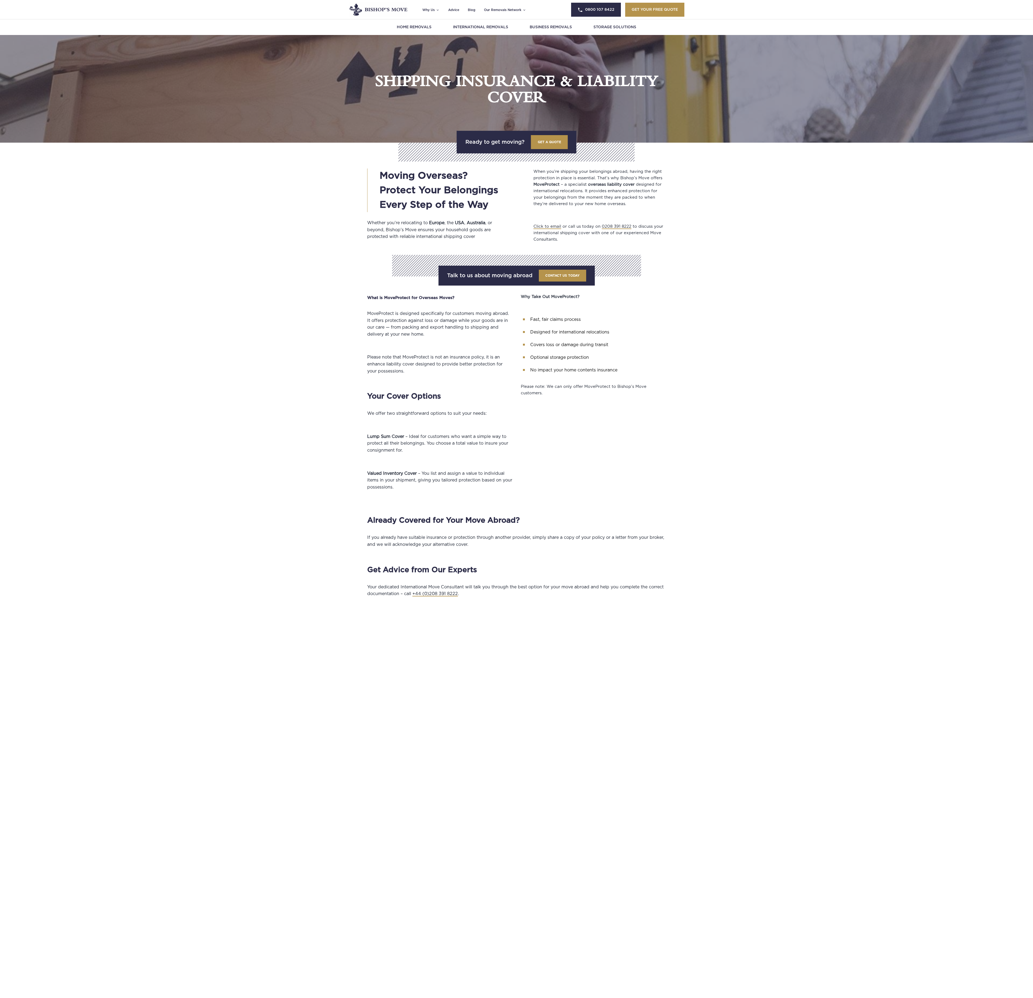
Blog (471, 10)
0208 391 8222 (616, 226)
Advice (453, 10)
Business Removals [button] (551, 27)
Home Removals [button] (414, 27)
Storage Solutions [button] (614, 27)
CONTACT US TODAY (562, 275)
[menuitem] (414, 27)
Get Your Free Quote (655, 10)
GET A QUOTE (549, 142)
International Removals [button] (480, 27)
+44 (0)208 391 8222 (435, 594)
